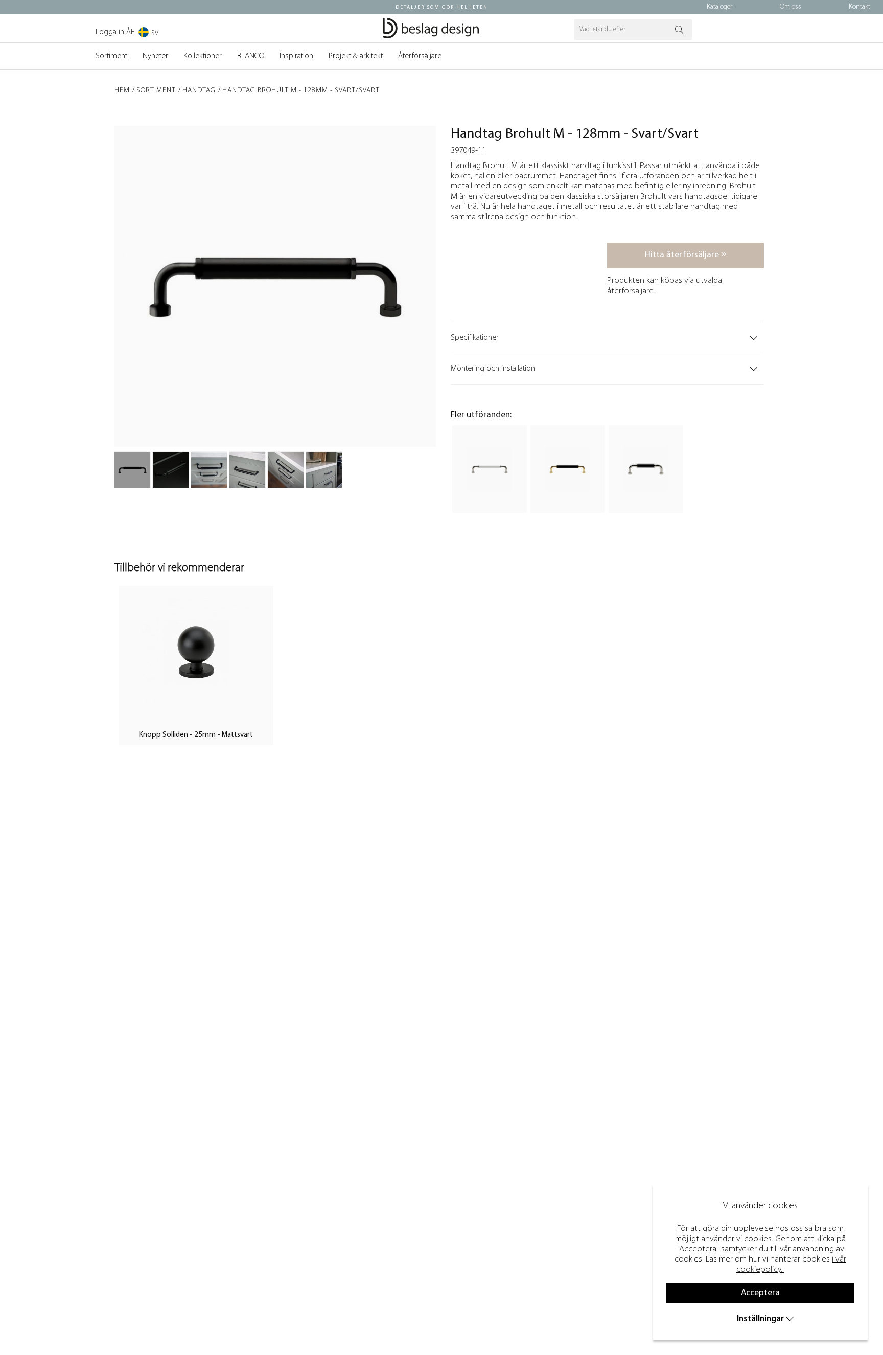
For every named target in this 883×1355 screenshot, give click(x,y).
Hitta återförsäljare (683, 255)
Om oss (790, 7)
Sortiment (111, 56)
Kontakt (859, 7)
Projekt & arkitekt (356, 56)
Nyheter (155, 56)
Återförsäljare (420, 56)
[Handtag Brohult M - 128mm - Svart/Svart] (132, 470)
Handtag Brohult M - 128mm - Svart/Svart (301, 90)
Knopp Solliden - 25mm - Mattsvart (196, 735)
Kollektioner (202, 56)
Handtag (199, 90)
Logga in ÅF (115, 32)
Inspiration (296, 56)
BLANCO (250, 56)
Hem (122, 90)
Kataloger (719, 7)
